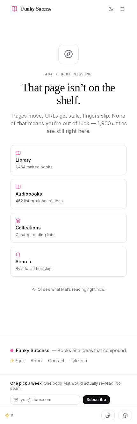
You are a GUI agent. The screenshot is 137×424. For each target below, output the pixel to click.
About (37, 360)
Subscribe (96, 399)
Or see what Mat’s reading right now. (71, 289)
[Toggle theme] (110, 8)
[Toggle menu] (122, 8)
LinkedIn (78, 360)
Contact (56, 360)
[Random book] (108, 415)
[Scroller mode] (125, 415)
